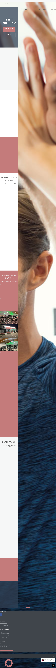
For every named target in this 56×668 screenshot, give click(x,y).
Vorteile (33, 9)
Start (22, 9)
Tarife (39, 9)
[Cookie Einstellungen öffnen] (8, 667)
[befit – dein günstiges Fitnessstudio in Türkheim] (41, 4)
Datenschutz (3, 619)
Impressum (2, 621)
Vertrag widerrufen (4, 625)
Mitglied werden (52, 9)
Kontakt (44, 9)
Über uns (27, 9)
